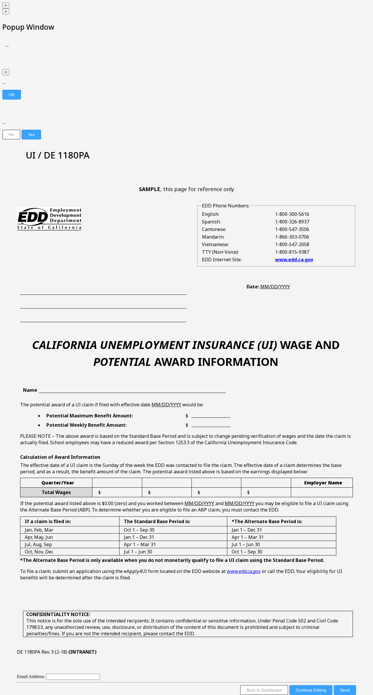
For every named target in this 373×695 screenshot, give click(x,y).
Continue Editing (311, 690)
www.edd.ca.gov (294, 259)
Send (345, 690)
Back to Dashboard (264, 690)
